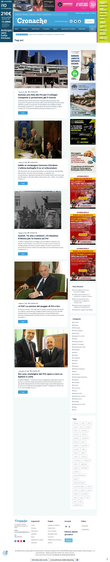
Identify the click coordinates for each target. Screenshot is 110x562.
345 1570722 (18, 537)
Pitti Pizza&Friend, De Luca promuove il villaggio (81, 291)
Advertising (18, 14)
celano (76, 430)
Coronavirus (77, 388)
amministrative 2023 (79, 404)
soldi (75, 497)
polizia (76, 479)
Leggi (23, 113)
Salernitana (35, 29)
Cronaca (24, 29)
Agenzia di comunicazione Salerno (65, 555)
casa (75, 427)
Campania (76, 382)
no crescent (77, 460)
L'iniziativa (76, 374)
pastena (76, 471)
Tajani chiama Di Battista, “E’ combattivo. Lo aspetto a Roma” (83, 295)
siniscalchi (84, 494)
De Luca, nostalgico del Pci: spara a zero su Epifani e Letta (40, 375)
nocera (76, 456)
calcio (89, 423)
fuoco (83, 442)
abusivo (76, 423)
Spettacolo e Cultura (68, 29)
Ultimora (76, 380)
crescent (76, 434)
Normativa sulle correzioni (52, 535)
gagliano (76, 445)
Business (76, 325)
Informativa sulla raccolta (40, 560)
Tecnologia (77, 358)
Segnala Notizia (47, 14)
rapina (82, 490)
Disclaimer (25, 14)
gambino (84, 445)
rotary (89, 490)
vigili (80, 501)
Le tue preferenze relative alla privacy (62, 560)
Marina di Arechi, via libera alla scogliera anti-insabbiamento (82, 306)
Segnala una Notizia (54, 525)
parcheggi (84, 468)
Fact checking (52, 531)
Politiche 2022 (78, 399)
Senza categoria (78, 330)
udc (75, 501)
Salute (75, 352)
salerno (76, 494)
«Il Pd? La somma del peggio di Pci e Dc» (39, 306)
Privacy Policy (85, 525)
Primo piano (77, 328)
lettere (76, 453)
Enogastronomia (78, 341)
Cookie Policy (86, 529)
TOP (87, 497)
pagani (76, 468)
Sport (55, 29)
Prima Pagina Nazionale (80, 377)
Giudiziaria (76, 349)
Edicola (68, 540)
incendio (76, 449)
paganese (84, 464)
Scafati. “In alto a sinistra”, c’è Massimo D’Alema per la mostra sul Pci (38, 237)
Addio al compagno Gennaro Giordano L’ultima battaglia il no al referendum (38, 166)
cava (81, 427)
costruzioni (84, 430)
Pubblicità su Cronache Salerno (54, 541)
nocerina (83, 456)
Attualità (46, 29)
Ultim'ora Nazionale (79, 369)
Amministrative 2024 (79, 347)
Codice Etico (51, 528)
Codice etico (32, 14)
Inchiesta (76, 366)
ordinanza (87, 460)
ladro (83, 449)
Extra (75, 371)
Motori (75, 363)
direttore (76, 438)
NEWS (83, 453)
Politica (76, 355)
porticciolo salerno (79, 486)
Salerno (76, 360)
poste (75, 490)
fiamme (76, 442)
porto (89, 486)
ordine (76, 464)
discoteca (85, 438)
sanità (75, 339)
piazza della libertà (79, 475)
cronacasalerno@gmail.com (21, 532)
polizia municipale (79, 483)
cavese (88, 427)
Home (16, 29)
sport (81, 497)
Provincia (76, 322)
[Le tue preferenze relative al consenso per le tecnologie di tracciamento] (107, 559)
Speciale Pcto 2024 (79, 336)
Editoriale (82, 29)
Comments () (34, 91)
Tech (75, 410)
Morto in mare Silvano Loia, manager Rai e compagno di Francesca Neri (49, 34)
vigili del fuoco (78, 505)
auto (83, 423)
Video (75, 407)
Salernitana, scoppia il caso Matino (83, 310)
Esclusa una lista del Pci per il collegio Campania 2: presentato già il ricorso (37, 96)
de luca (84, 434)
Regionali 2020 (78, 393)
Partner (39, 14)
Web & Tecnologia (79, 344)
